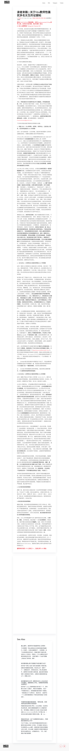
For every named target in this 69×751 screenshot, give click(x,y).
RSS (49, 3)
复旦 (40, 18)
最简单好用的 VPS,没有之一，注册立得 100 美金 (31, 548)
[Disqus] (34, 578)
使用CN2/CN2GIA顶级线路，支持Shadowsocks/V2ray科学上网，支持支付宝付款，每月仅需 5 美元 (34, 23)
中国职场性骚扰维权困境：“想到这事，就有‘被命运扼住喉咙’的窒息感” (34, 702)
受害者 (37, 18)
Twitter (61, 3)
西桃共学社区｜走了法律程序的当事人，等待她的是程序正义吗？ (34, 720)
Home (43, 3)
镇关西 (19, 18)
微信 (42, 18)
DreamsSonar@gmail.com (24, 120)
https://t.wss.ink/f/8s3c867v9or (40, 350)
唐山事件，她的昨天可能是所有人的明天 (33, 646)
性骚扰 (33, 18)
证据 (45, 18)
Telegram (55, 3)
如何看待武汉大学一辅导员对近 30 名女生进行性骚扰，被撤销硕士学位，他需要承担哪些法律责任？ (34, 682)
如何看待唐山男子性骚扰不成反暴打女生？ (34, 663)
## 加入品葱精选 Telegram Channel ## (28, 26)
